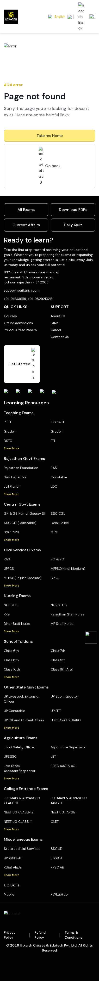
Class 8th (11, 660)
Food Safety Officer (19, 747)
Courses (10, 316)
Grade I (56, 431)
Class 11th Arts (62, 669)
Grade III (57, 422)
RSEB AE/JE (13, 867)
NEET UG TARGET (64, 812)
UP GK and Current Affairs (24, 720)
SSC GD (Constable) (20, 523)
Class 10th (12, 669)
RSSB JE (57, 858)
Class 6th (11, 650)
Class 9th (58, 660)
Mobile (9, 894)
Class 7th (58, 650)
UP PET (56, 711)
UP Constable (14, 711)
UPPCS (9, 568)
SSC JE (56, 848)
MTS (54, 532)
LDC (54, 486)
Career (56, 330)
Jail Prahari (12, 486)
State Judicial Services (22, 848)
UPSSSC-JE (13, 858)
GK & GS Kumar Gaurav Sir (25, 513)
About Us (58, 316)
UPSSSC (10, 756)
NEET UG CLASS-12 (18, 812)
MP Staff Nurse (62, 623)
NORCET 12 (59, 605)
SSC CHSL (12, 532)
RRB (7, 614)
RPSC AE (57, 867)
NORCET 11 (11, 605)
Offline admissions (18, 323)
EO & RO (57, 559)
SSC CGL (58, 513)
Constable (59, 477)
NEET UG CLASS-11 (18, 821)
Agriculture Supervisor (68, 747)
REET (7, 422)
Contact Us (60, 337)
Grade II (10, 431)
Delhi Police (60, 523)
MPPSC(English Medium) (23, 578)
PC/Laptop (59, 894)
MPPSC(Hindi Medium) (68, 568)
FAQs (54, 323)
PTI (53, 441)
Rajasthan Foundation (21, 468)
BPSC (55, 578)
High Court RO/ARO (66, 720)
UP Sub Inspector (64, 696)
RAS (54, 468)
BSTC (8, 441)
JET (53, 756)
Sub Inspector (15, 477)
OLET (55, 821)
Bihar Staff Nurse (17, 623)
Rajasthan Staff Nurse (68, 614)
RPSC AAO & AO (63, 766)
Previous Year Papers (20, 330)
